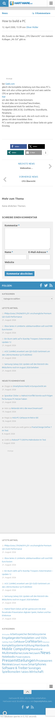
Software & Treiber (15, 668)
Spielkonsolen (11, 671)
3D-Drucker (6, 634)
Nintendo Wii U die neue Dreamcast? (27, 408)
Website (9, 262)
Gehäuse (19, 641)
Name (9, 252)
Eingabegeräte (11, 637)
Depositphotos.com (43, 701)
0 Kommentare (42, 13)
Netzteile (23, 653)
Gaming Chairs (7, 642)
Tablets (25, 671)
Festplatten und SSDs (33, 637)
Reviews (7, 664)
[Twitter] (46, 286)
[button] (18, 146)
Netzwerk (34, 653)
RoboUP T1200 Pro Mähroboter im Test (29, 440)
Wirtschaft (36, 671)
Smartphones (37, 664)
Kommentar (12, 225)
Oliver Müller (32, 27)
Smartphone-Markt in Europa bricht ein (29, 386)
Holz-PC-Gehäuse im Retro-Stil (25, 418)
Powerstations (22, 656)
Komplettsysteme (13, 645)
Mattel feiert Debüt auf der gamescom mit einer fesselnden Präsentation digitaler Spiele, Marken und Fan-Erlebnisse (26, 612)
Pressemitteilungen (19, 660)
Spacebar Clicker (11, 395)
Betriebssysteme (37, 634)
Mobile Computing (16, 649)
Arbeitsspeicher (18, 634)
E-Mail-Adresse (38, 252)
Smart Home (20, 664)
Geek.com (10, 84)
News (5, 13)
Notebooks (8, 656)
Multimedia (10, 653)
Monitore (36, 649)
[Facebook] (41, 286)
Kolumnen (46, 642)
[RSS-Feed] (51, 286)
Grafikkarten (33, 641)
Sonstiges (34, 668)
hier (4, 97)
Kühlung (29, 645)
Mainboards (42, 645)
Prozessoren (44, 660)
